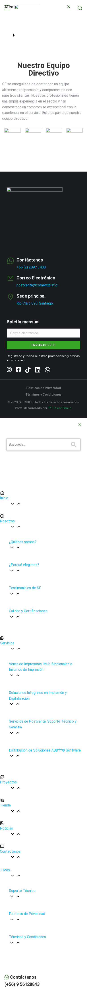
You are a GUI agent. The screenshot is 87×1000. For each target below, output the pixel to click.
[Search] (73, 444)
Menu (10, 6)
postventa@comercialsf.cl (37, 285)
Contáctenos (30, 260)
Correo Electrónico (36, 278)
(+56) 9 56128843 (21, 984)
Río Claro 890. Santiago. (35, 303)
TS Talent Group (59, 408)
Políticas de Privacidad (43, 388)
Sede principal (31, 296)
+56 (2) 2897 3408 (31, 267)
